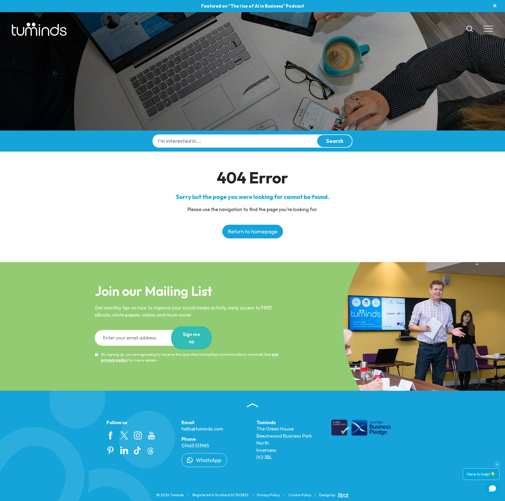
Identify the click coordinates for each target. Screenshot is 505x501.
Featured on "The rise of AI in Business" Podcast (252, 6)
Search (334, 141)
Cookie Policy (300, 495)
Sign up (191, 337)
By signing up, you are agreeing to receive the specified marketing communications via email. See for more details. (190, 357)
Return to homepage (252, 231)
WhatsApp (208, 460)
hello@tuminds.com (202, 429)
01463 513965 (195, 446)
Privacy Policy (268, 495)
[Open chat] (492, 488)
